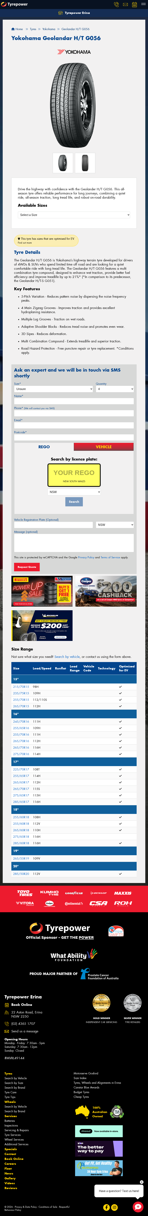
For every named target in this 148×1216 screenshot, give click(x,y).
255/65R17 (21, 776)
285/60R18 (21, 843)
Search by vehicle (67, 657)
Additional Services (16, 1144)
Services (11, 1116)
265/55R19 (21, 858)
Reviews (11, 1188)
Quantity (101, 384)
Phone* (34, 408)
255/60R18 (21, 817)
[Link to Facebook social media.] (106, 1207)
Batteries (10, 1121)
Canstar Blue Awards (86, 1087)
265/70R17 (21, 789)
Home (19, 29)
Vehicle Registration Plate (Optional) (36, 520)
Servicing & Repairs (17, 1130)
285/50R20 (21, 874)
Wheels (10, 1102)
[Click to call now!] (116, 4)
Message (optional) (26, 532)
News (9, 1173)
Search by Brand (15, 1088)
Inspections (11, 1125)
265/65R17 (21, 782)
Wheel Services (14, 1139)
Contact (10, 1154)
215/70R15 (21, 687)
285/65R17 (21, 802)
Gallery (10, 1178)
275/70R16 (21, 754)
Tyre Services (13, 1135)
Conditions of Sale (48, 1206)
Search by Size (14, 1083)
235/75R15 (21, 693)
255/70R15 (21, 700)
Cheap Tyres (81, 1097)
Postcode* (20, 432)
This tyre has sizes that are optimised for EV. (46, 240)
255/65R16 (21, 728)
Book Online (14, 1159)
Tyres (8, 1073)
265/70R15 (21, 706)
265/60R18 (21, 830)
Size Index (80, 1078)
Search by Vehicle (16, 1078)
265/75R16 (21, 748)
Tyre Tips (10, 1097)
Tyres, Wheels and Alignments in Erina (97, 1083)
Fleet (8, 1169)
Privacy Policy (86, 557)
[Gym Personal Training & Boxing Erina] (99, 1168)
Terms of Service (110, 557)
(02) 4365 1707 (23, 1024)
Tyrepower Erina (77, 13)
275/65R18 (21, 837)
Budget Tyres (81, 1092)
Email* (18, 420)
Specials (11, 1149)
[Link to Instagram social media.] (114, 1207)
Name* (18, 396)
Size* (17, 384)
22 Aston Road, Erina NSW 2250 (26, 1014)
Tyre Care (10, 1092)
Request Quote (27, 567)
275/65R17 (21, 795)
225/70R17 (21, 769)
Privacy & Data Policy (26, 1206)
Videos (10, 1183)
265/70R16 (21, 741)
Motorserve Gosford (86, 1073)
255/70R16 (21, 735)
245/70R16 (21, 722)
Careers (10, 1164)
